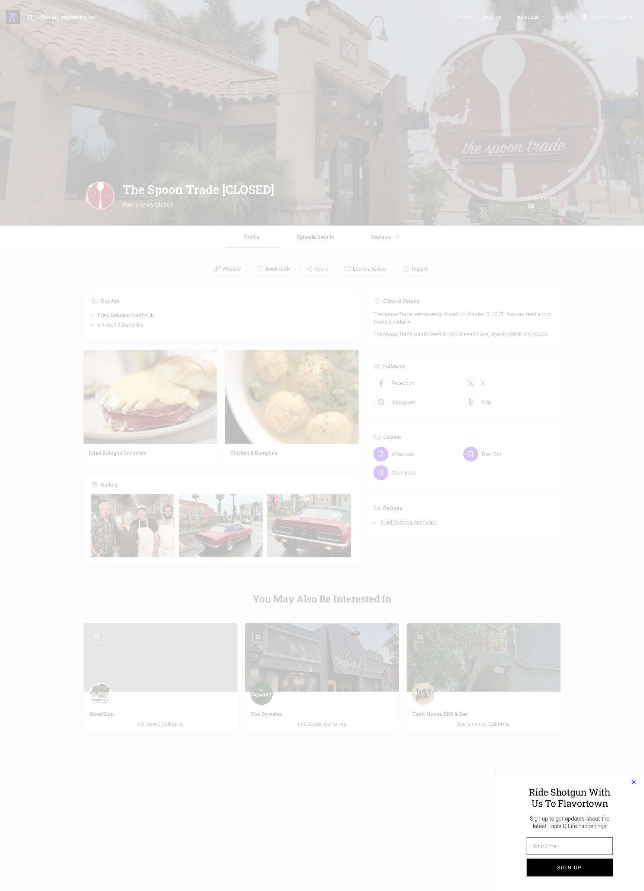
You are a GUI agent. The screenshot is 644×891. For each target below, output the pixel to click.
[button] (634, 782)
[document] (322, 445)
